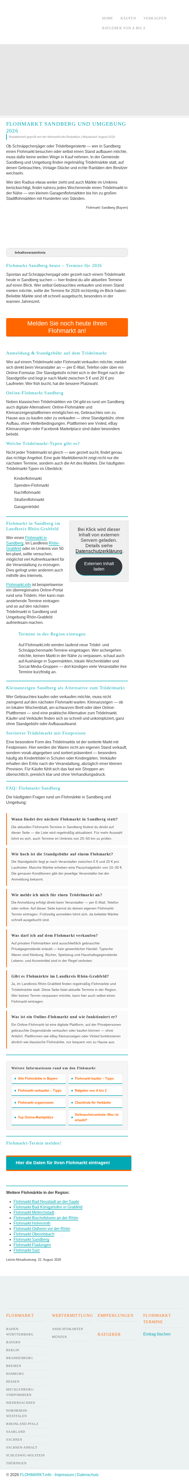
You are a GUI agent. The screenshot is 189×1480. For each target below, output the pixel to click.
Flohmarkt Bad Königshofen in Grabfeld (48, 1207)
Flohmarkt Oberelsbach (34, 1234)
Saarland (15, 1432)
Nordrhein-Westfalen (17, 1413)
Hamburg (15, 1374)
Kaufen (128, 18)
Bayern (13, 1342)
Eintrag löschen (157, 1334)
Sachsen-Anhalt (21, 1447)
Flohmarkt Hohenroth (32, 1223)
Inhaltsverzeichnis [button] (30, 252)
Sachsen (14, 1439)
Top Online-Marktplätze (35, 1117)
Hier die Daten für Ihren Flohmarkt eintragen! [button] (63, 1162)
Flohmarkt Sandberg (31, 1239)
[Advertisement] (94, 81)
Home (107, 18)
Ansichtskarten (67, 1329)
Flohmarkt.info (18, 585)
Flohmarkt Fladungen (32, 1245)
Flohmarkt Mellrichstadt (34, 1212)
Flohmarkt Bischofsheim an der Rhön (46, 1218)
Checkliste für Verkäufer (93, 1102)
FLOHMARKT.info (35, 1475)
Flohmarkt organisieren (36, 1102)
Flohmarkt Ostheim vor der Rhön (42, 1229)
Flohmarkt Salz (27, 1250)
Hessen (12, 1381)
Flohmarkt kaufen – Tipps (94, 1078)
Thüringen (16, 1463)
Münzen (59, 1337)
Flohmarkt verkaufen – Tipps (40, 1090)
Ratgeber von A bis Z (124, 28)
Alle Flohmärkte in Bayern (38, 1078)
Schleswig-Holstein (25, 1455)
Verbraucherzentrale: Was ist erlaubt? (96, 1117)
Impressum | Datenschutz (77, 1475)
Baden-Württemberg (19, 1331)
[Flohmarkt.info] (49, 23)
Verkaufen (155, 18)
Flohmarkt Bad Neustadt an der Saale (46, 1202)
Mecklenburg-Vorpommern (20, 1392)
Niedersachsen (20, 1403)
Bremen (13, 1366)
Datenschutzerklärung (99, 551)
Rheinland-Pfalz (22, 1424)
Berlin (12, 1350)
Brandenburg (19, 1358)
